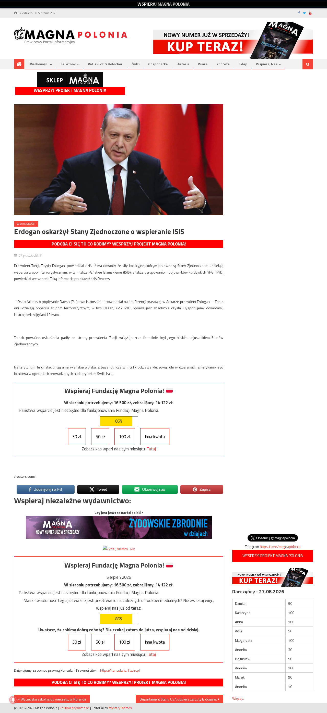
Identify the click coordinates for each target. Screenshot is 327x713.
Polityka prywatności (74, 707)
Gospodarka (158, 64)
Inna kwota (155, 436)
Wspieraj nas (266, 64)
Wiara (203, 64)
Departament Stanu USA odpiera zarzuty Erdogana (178, 699)
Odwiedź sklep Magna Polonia (70, 79)
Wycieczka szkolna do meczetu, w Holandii (53, 699)
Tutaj (151, 449)
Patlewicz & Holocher (105, 64)
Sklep (242, 64)
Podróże (223, 64)
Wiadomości (38, 64)
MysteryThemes (120, 707)
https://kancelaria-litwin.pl (120, 670)
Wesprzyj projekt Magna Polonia (70, 90)
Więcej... (238, 698)
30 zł (76, 436)
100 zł (124, 436)
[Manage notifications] (13, 700)
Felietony (68, 64)
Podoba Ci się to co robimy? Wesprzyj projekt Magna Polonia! (119, 244)
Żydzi (135, 64)
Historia (183, 64)
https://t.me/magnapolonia (280, 546)
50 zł (100, 436)
